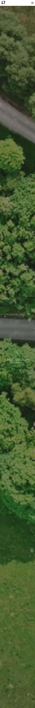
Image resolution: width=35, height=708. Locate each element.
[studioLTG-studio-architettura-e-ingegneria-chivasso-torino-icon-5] (3, 3)
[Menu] (32, 2)
